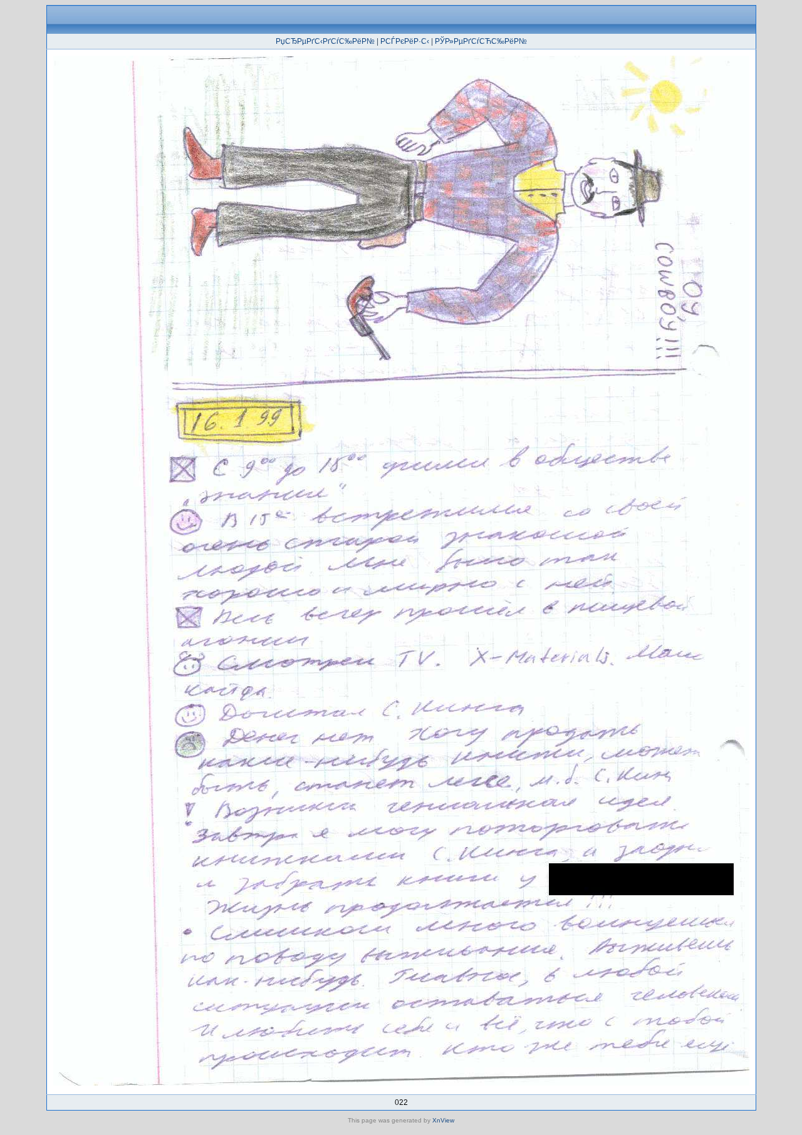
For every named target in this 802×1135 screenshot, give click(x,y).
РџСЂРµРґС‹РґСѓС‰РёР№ (325, 41)
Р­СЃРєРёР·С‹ (404, 41)
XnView (443, 1120)
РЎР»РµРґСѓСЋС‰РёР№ (481, 41)
